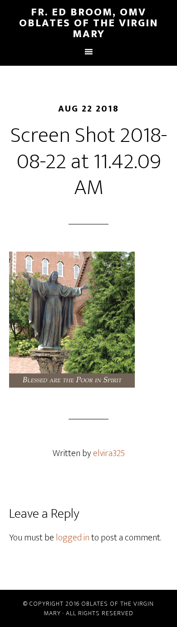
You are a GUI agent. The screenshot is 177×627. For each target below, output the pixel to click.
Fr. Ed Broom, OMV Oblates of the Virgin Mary (88, 23)
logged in (72, 537)
